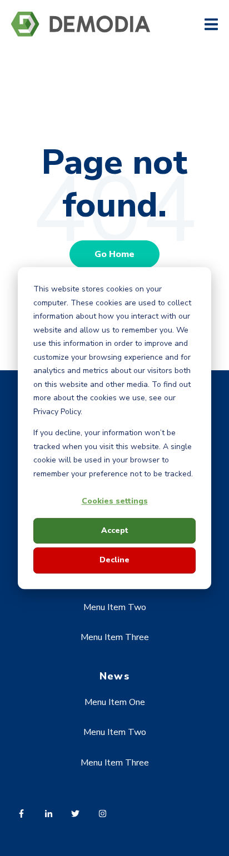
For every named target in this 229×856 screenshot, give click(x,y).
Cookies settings (115, 501)
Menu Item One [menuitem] (114, 702)
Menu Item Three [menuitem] (115, 637)
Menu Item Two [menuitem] (114, 607)
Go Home (114, 254)
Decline (114, 560)
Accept (114, 530)
